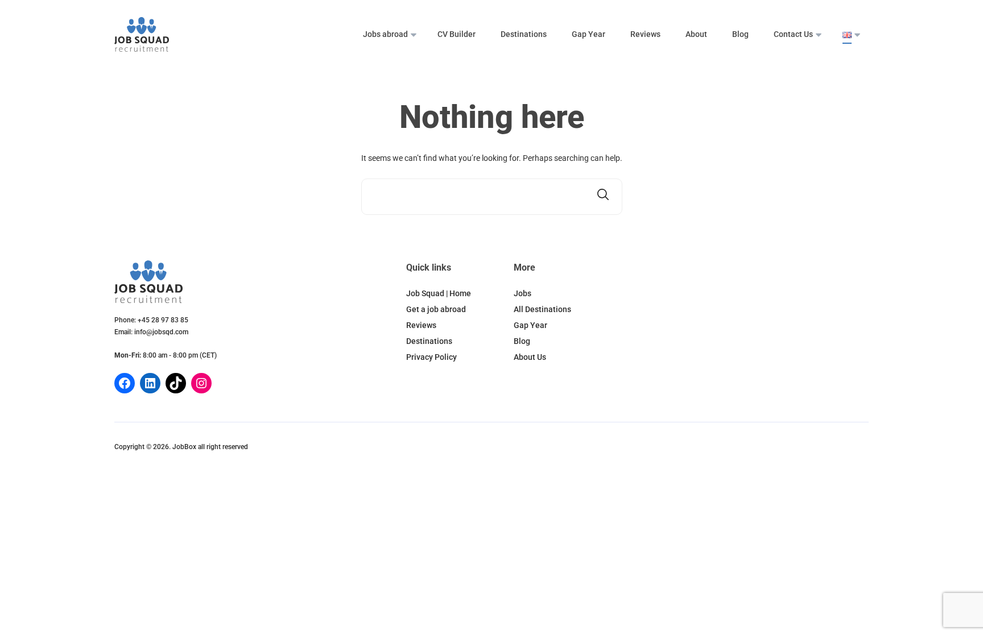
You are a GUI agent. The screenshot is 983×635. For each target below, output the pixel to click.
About (696, 34)
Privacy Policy (431, 357)
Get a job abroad (436, 309)
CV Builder (456, 34)
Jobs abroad (385, 34)
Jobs (522, 293)
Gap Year (588, 34)
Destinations (524, 34)
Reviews (645, 34)
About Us (530, 357)
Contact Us (793, 34)
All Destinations (542, 309)
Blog (740, 34)
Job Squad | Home (438, 293)
